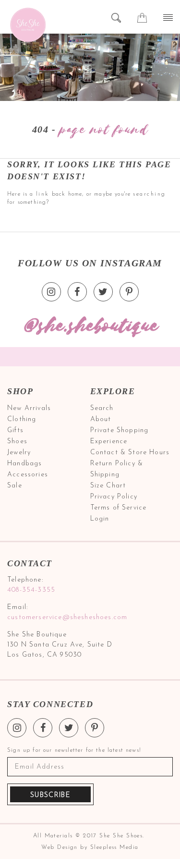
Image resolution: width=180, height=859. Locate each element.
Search (102, 408)
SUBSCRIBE (50, 795)
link (42, 194)
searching (149, 194)
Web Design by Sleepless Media (89, 847)
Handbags (24, 463)
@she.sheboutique (90, 326)
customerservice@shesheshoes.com (67, 617)
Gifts (15, 430)
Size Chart (108, 485)
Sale (14, 485)
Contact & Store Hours (130, 452)
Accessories (27, 474)
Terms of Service (118, 507)
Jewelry (19, 452)
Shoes (17, 441)
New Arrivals (29, 408)
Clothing (21, 419)
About (100, 419)
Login (99, 519)
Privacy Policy (113, 496)
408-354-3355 (31, 590)
